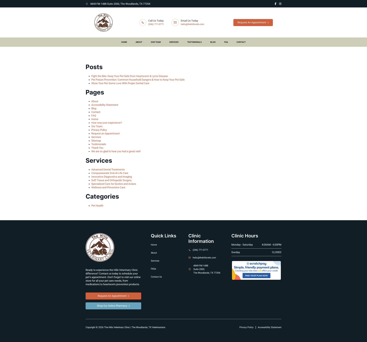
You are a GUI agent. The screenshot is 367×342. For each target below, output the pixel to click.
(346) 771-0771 (156, 24)
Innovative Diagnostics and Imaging (111, 176)
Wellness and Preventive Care (108, 187)
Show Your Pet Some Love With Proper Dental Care (120, 83)
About (139, 42)
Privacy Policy (99, 129)
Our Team (156, 42)
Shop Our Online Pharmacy (112, 305)
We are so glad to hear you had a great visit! (116, 151)
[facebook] (275, 4)
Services (174, 42)
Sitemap (96, 140)
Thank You (97, 147)
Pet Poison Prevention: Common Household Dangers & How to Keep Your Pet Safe (138, 79)
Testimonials (194, 42)
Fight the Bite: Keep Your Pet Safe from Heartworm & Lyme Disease (129, 76)
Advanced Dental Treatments (108, 169)
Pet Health (97, 205)
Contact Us (156, 276)
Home (124, 42)
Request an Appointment (105, 133)
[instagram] (280, 4)
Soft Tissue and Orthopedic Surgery (111, 180)
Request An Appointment (252, 22)
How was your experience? (106, 122)
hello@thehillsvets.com (192, 24)
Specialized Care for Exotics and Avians (113, 183)
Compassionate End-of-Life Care (109, 173)
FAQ (226, 42)
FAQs (153, 268)
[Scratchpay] (256, 270)
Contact (241, 42)
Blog (213, 42)
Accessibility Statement (104, 104)
